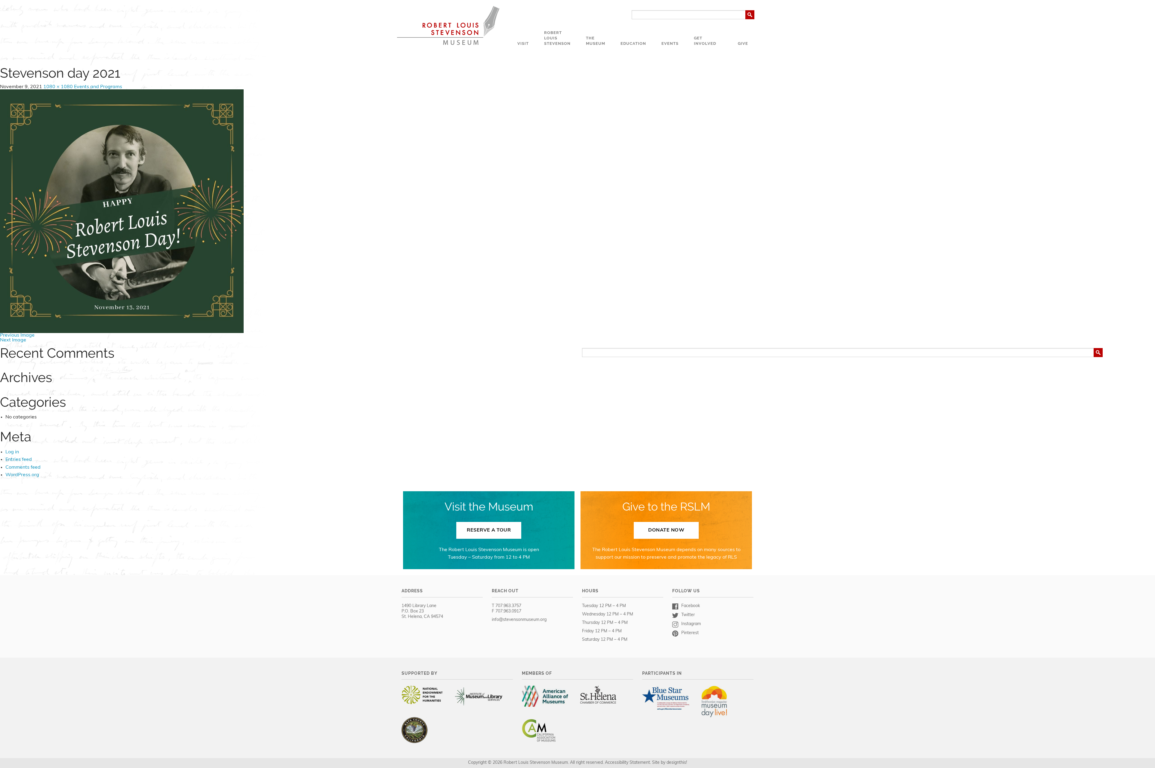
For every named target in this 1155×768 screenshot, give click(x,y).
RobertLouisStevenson (557, 38)
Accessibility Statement (627, 762)
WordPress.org (22, 475)
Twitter (688, 615)
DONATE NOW (666, 530)
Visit (523, 43)
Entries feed (18, 459)
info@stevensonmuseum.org (519, 620)
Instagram (691, 624)
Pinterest (690, 633)
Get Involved (705, 41)
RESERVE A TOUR (489, 530)
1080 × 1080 (58, 87)
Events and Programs (98, 87)
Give (743, 43)
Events (670, 43)
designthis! (677, 762)
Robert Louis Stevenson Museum (448, 25)
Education (633, 43)
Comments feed (23, 467)
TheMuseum (595, 41)
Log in (12, 452)
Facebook (690, 606)
